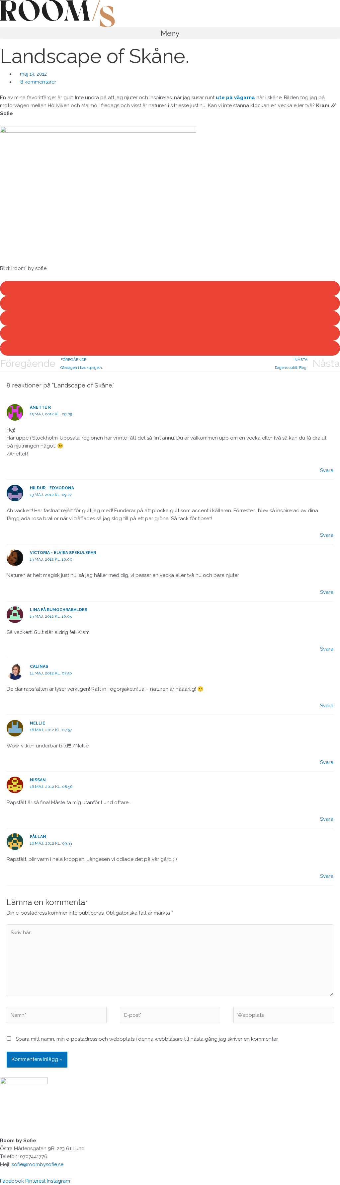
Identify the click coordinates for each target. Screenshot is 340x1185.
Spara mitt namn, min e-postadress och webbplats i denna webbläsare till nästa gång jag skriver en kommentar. (147, 1039)
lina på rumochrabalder (58, 609)
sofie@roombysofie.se (37, 1164)
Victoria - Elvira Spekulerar (63, 552)
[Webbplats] (283, 1016)
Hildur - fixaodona (52, 488)
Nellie (37, 723)
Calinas (39, 666)
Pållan (38, 836)
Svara (326, 470)
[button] (170, 33)
